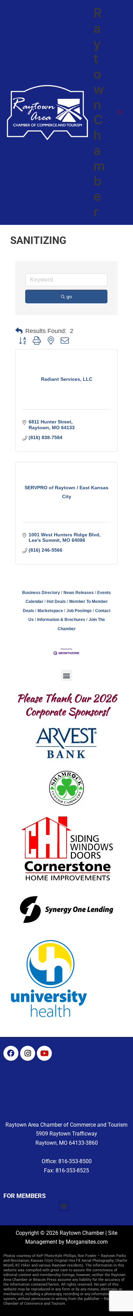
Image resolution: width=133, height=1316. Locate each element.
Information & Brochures (61, 619)
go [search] (69, 296)
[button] (19, 331)
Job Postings (79, 610)
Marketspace (50, 610)
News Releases (78, 592)
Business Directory (41, 592)
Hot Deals (56, 601)
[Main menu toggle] (119, 112)
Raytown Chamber (99, 112)
